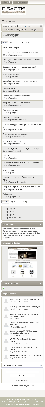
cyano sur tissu (8, 170)
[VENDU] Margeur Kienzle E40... (22, 347)
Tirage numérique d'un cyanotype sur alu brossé (21, 187)
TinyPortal (10, 399)
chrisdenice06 (18, 189)
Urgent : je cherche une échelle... (23, 323)
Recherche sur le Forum (12, 365)
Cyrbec (16, 112)
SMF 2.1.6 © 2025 (7, 402)
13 (33, 42)
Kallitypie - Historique (18, 299)
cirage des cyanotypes (11, 74)
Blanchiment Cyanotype (12, 117)
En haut (5, 202)
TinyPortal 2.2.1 (29, 402)
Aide (16, 399)
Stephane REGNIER (20, 144)
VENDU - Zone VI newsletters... (22, 339)
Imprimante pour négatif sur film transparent (20, 52)
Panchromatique (19, 120)
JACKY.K (16, 91)
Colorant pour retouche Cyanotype (16, 96)
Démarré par (14, 48)
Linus (15, 158)
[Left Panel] (41, 26)
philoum (16, 196)
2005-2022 (39, 402)
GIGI (15, 62)
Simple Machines (19, 402)
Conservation (8, 155)
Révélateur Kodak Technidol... (21, 355)
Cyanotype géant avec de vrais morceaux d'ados (21, 60)
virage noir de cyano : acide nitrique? (17, 103)
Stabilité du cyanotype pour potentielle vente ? (21, 81)
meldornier (17, 129)
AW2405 (16, 84)
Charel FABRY (18, 317)
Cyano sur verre (9, 88)
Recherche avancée (22, 381)
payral (37, 307)
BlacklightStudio (19, 182)
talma (15, 76)
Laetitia (16, 172)
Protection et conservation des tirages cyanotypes (22, 163)
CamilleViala (17, 55)
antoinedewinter (19, 136)
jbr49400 (16, 165)
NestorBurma (35, 299)
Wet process (7, 194)
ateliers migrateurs (21, 333)
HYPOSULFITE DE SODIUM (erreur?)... (24, 314)
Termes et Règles (24, 399)
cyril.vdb (13, 325)
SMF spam (14, 386)
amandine (17, 105)
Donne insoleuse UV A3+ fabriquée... (24, 331)
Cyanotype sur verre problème (15, 134)
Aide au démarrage (10, 110)
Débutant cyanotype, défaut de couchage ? (19, 67)
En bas (4, 42)
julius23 (16, 69)
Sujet (5, 48)
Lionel (15, 98)
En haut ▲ (35, 399)
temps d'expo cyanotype (12, 141)
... (19, 42)
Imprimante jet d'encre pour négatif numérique (21, 148)
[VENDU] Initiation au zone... (21, 307)
